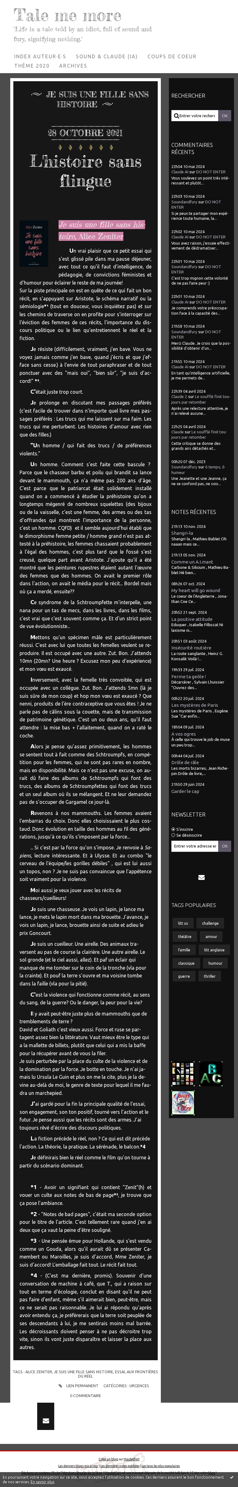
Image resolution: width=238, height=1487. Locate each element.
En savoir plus (42, 1482)
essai (120, 1372)
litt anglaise (214, 950)
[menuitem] (40, 56)
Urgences (139, 1385)
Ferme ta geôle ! (188, 676)
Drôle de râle (185, 762)
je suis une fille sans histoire (83, 1372)
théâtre (185, 936)
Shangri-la (182, 533)
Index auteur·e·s (40, 56)
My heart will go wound (195, 590)
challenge (210, 923)
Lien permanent (82, 1385)
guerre (184, 976)
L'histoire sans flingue (85, 171)
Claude (177, 432)
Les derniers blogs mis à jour (78, 1466)
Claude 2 (179, 396)
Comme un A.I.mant (192, 561)
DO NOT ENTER (211, 172)
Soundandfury (184, 202)
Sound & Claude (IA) (107, 56)
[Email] (201, 877)
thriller (210, 976)
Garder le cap (185, 791)
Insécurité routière (191, 647)
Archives (73, 66)
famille (184, 950)
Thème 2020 (32, 66)
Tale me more (67, 15)
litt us (183, 923)
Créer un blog (108, 1459)
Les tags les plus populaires (161, 1466)
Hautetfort (131, 1459)
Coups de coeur (172, 56)
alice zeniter (38, 1372)
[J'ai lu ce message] (231, 1477)
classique (186, 963)
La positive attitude (192, 619)
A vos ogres (183, 734)
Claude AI (179, 172)
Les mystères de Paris (194, 705)
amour (211, 936)
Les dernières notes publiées (119, 1466)
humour (216, 963)
